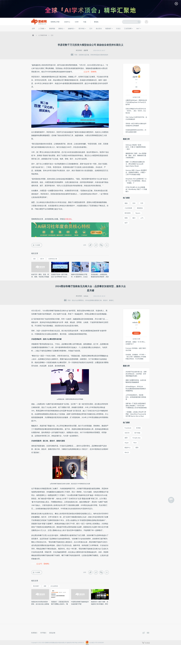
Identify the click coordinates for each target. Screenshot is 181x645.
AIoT (138, 28)
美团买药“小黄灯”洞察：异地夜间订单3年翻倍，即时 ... (99, 604)
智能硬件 (135, 32)
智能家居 (147, 32)
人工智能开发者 (42, 35)
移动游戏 (128, 213)
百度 (34, 259)
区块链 (138, 428)
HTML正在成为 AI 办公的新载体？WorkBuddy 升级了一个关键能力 (136, 189)
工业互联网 (127, 28)
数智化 (61, 28)
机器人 (141, 32)
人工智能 (41, 28)
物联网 (129, 32)
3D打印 (127, 433)
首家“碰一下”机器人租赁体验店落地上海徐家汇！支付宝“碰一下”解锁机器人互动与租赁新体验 (136, 405)
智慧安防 (89, 32)
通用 (136, 447)
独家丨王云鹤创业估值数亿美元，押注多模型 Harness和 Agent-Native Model (135, 164)
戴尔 (134, 218)
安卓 (134, 203)
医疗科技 (82, 28)
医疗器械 (77, 32)
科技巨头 (62, 32)
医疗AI (67, 32)
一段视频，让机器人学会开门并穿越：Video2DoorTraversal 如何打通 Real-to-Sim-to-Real (136, 414)
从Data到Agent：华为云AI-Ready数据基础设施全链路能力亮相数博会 (136, 389)
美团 (45, 586)
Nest (134, 442)
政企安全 (99, 28)
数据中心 (128, 447)
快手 (126, 223)
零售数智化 (46, 32)
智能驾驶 (52, 28)
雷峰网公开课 (55, 22)
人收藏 (37, 245)
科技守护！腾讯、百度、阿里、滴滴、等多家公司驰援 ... (40, 277)
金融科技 (71, 28)
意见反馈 (52, 633)
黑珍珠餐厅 (36, 586)
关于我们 (43, 633)
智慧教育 (96, 32)
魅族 (126, 203)
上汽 (141, 218)
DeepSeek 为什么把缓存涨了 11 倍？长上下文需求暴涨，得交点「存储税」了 (136, 181)
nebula (86, 296)
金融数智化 (54, 32)
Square (137, 213)
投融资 (72, 32)
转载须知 (68, 219)
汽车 (141, 203)
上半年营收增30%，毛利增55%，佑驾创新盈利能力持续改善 (136, 397)
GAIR (76, 22)
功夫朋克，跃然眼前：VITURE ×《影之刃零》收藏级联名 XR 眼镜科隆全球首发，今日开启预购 (136, 357)
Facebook (128, 428)
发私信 (136, 91)
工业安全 (122, 32)
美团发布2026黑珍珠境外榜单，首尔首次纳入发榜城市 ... (40, 604)
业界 (33, 28)
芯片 (90, 28)
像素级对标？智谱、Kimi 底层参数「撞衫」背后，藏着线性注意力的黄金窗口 (136, 155)
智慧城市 (108, 28)
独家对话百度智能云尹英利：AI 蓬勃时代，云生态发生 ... (79, 277)
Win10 (127, 452)
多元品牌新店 (54, 586)
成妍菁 (86, 50)
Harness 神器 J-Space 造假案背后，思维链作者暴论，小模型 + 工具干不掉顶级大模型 (136, 172)
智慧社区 (109, 32)
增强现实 (140, 208)
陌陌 (126, 218)
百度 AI (42, 259)
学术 (39, 32)
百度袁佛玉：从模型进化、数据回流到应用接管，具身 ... (100, 277)
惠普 (126, 438)
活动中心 (67, 22)
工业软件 (116, 32)
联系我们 (34, 633)
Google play (136, 438)
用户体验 (137, 433)
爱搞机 (96, 22)
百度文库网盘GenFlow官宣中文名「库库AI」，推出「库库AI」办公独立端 (136, 111)
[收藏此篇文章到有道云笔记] (90, 245)
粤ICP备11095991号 (78, 642)
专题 (84, 22)
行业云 (118, 28)
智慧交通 (102, 32)
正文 (52, 35)
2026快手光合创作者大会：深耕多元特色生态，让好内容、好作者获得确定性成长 (136, 374)
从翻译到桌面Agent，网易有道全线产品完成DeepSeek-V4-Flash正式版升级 (136, 102)
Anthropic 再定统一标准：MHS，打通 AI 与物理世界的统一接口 (136, 147)
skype (127, 442)
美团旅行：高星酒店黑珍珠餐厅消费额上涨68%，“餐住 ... (60, 604)
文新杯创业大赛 (52, 259)
